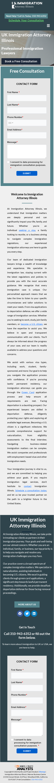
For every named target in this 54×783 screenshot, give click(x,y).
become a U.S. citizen (32, 324)
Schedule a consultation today (30, 490)
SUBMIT (27, 173)
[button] (48, 25)
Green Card (28, 392)
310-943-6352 (36, 779)
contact (27, 486)
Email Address (14, 129)
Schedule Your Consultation (26, 20)
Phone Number (15, 117)
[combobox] (10, 123)
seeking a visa (27, 230)
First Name (13, 92)
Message (12, 142)
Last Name (13, 104)
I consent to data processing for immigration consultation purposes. (28, 165)
